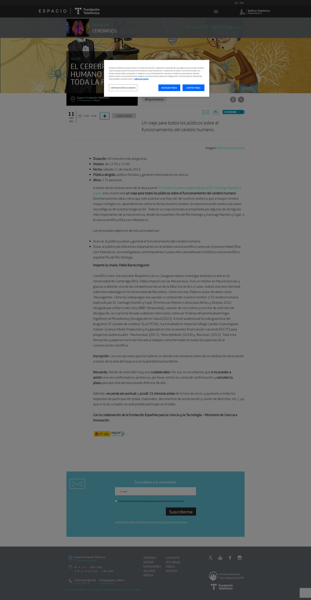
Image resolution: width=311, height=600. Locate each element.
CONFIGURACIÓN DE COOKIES (123, 87)
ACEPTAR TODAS (193, 87)
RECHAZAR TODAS (169, 87)
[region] (156, 78)
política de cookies (141, 78)
